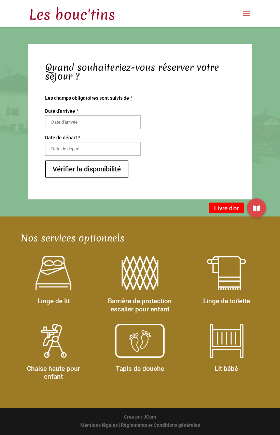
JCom (149, 417)
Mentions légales (99, 425)
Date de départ (62, 137)
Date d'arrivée (61, 111)
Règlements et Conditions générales (160, 425)
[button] (256, 208)
